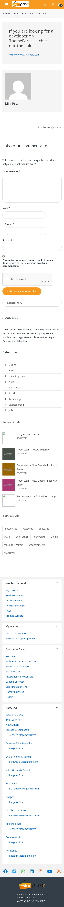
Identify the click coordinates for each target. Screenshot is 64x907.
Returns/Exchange (15, 605)
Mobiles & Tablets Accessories (22, 661)
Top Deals (11, 656)
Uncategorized (16, 404)
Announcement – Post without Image (36, 496)
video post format (13, 544)
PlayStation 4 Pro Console (19, 676)
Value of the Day (14, 714)
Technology (15, 399)
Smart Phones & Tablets (18, 756)
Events (12, 370)
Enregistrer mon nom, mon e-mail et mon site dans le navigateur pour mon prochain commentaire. (29, 263)
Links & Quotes (17, 376)
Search (46, 4)
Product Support (14, 615)
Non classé (14, 387)
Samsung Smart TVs (16, 686)
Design (12, 364)
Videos (12, 410)
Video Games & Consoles (19, 770)
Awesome (28, 528)
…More (9, 696)
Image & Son (16, 748)
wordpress (9, 552)
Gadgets (10, 796)
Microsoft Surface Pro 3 (18, 666)
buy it (7, 536)
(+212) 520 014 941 (16, 633)
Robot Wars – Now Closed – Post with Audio (37, 467)
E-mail (9, 224)
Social (12, 393)
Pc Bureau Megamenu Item (23, 761)
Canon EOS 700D (15, 681)
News (17, 13)
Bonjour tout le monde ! (29, 434)
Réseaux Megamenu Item (22, 855)
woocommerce (37, 544)
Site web (7, 240)
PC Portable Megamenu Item (24, 788)
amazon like (10, 528)
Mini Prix (11, 103)
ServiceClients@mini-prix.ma (20, 638)
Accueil (6, 13)
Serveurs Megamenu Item (22, 734)
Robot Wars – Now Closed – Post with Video (37, 482)
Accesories (11, 850)
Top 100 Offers (14, 719)
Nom (6, 208)
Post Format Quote (50, 127)
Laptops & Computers (17, 729)
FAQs (8, 610)
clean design (22, 536)
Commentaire (11, 171)
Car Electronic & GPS (16, 810)
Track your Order (14, 595)
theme (54, 536)
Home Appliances (15, 691)
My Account (12, 590)
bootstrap (44, 528)
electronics (39, 536)
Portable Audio (13, 837)
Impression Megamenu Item (24, 815)
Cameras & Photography (19, 743)
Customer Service (15, 600)
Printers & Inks (13, 823)
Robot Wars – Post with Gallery (33, 449)
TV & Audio (12, 783)
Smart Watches (14, 671)
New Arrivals (12, 724)
